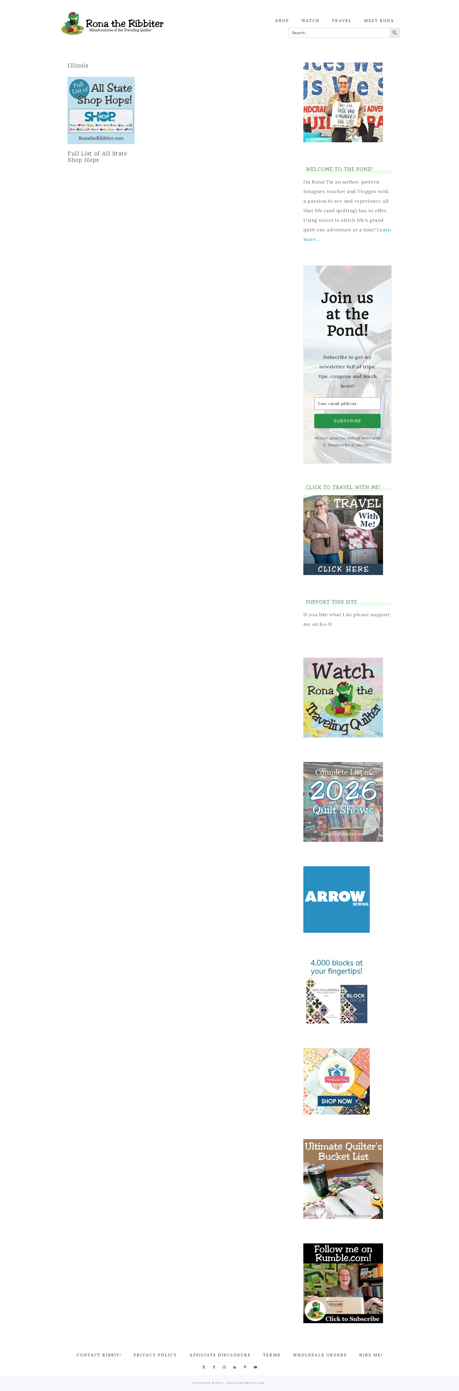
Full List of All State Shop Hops (97, 156)
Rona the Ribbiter (113, 23)
